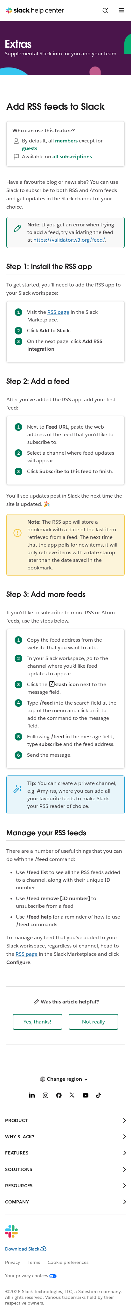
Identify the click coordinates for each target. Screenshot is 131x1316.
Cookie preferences (68, 1262)
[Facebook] (59, 1096)
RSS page (58, 312)
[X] (72, 1096)
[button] (37, 1022)
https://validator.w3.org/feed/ (69, 240)
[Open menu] (121, 10)
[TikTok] (99, 1096)
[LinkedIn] (32, 1096)
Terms (34, 1262)
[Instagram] (45, 1096)
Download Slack (22, 1249)
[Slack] (60, 1235)
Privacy (12, 1262)
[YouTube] (85, 1096)
